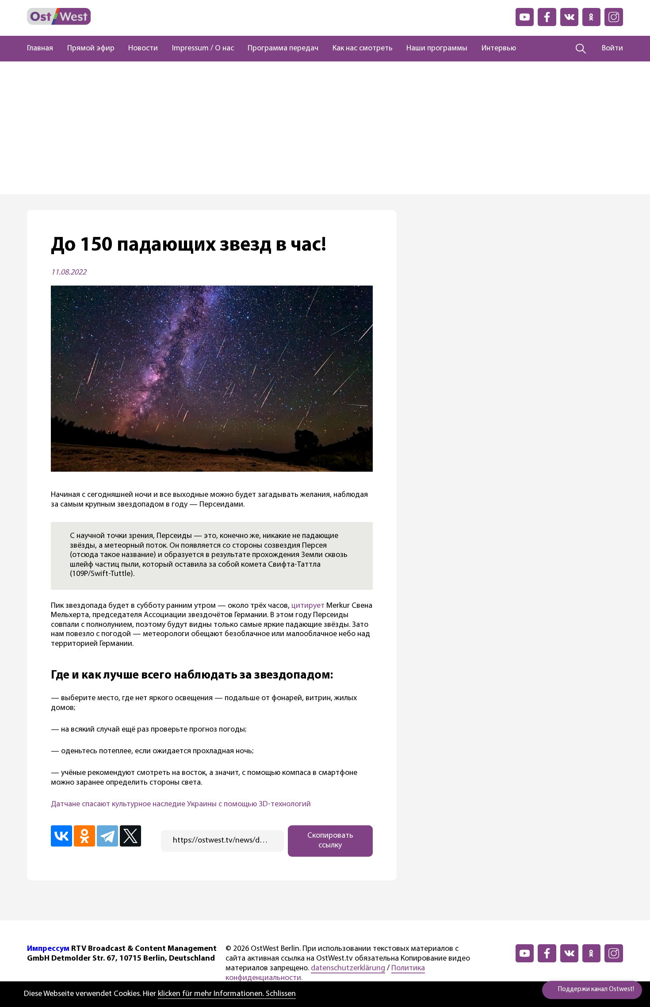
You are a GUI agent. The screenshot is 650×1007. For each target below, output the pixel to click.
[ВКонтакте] (61, 836)
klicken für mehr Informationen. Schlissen (227, 994)
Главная (40, 49)
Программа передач (283, 49)
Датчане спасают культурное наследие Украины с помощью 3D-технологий (181, 805)
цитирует (308, 606)
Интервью (499, 49)
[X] (130, 836)
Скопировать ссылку (330, 841)
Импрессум (48, 949)
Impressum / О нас (203, 49)
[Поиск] (581, 49)
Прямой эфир (91, 49)
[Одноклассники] (84, 836)
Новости (143, 49)
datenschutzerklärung (348, 969)
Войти (612, 49)
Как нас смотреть (363, 49)
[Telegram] (107, 836)
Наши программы (436, 49)
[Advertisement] (325, 128)
